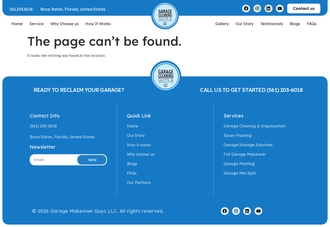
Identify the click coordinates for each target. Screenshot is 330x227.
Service (36, 23)
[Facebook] (246, 8)
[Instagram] (257, 8)
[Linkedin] (268, 8)
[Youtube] (280, 8)
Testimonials (271, 23)
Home (17, 23)
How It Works (98, 23)
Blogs (295, 23)
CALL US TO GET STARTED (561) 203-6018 (251, 90)
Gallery (222, 23)
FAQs (311, 23)
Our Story (244, 23)
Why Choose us (64, 23)
